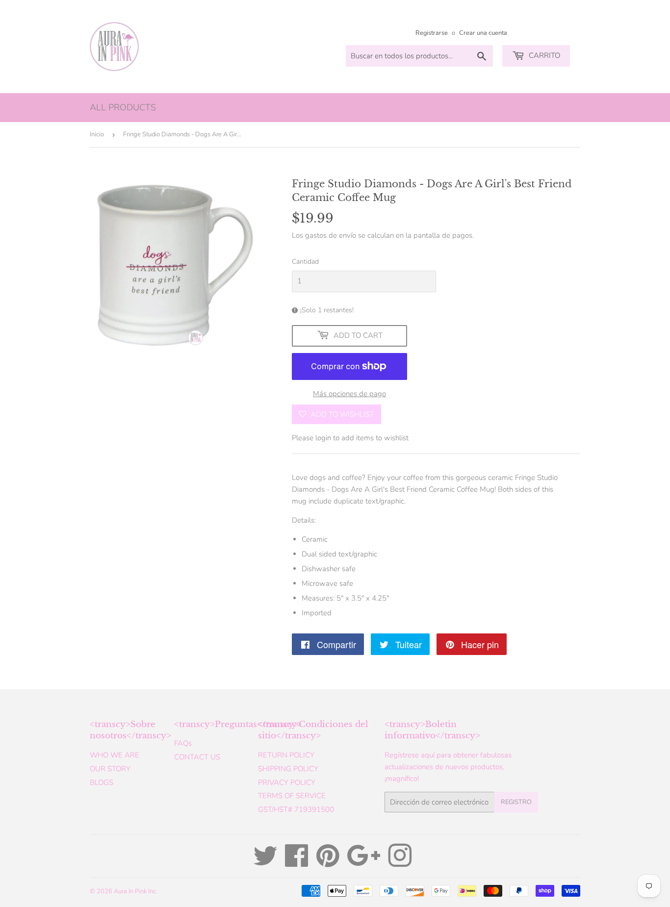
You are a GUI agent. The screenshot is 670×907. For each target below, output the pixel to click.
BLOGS (101, 782)
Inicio (97, 134)
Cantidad (305, 261)
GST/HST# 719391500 (296, 809)
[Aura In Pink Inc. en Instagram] (399, 863)
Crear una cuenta (483, 32)
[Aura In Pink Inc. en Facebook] (296, 863)
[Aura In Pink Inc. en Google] (364, 863)
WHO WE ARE (114, 755)
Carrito (543, 55)
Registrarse (431, 32)
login (323, 438)
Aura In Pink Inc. (135, 891)
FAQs (183, 743)
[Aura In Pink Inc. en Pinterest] (328, 863)
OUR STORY (110, 769)
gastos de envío (330, 235)
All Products (123, 107)
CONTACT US (197, 757)
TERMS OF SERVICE (292, 796)
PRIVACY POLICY (286, 782)
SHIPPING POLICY (288, 769)
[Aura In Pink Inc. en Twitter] (265, 863)
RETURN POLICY (286, 755)
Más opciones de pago (349, 394)
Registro (516, 802)
